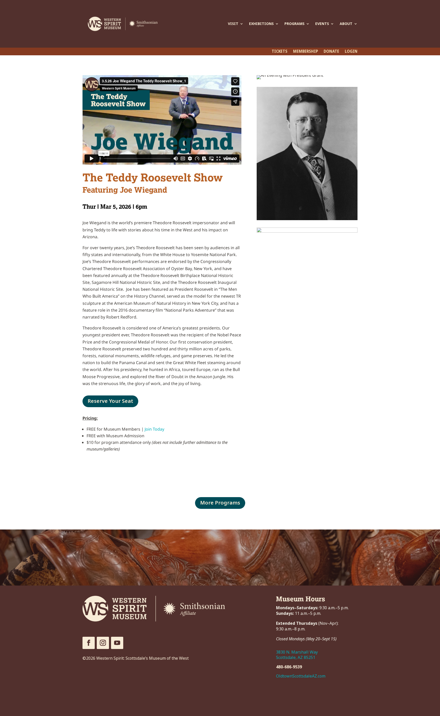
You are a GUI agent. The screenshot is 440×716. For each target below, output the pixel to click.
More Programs (220, 503)
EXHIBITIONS (261, 23)
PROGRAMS (294, 23)
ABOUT (346, 23)
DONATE (331, 52)
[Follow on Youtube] (117, 643)
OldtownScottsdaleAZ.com (300, 676)
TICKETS (279, 52)
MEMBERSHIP (305, 52)
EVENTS (322, 23)
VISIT (233, 23)
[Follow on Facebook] (88, 643)
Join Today (154, 429)
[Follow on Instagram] (103, 643)
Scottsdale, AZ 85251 (295, 657)
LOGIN (351, 52)
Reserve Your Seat (110, 401)
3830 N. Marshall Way (297, 652)
